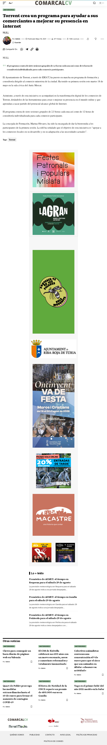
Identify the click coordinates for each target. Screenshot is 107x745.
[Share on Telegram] (26, 49)
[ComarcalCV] (53, 3)
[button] (5, 3)
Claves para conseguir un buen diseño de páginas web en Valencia (17, 654)
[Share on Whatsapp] (21, 49)
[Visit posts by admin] (7, 40)
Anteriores (9, 10)
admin (17, 39)
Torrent (12, 139)
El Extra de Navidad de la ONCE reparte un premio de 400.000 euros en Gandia (52, 690)
